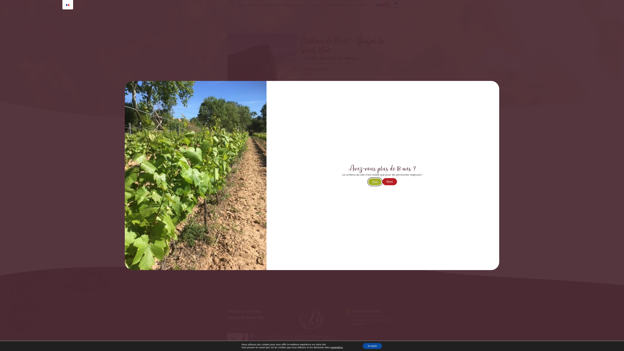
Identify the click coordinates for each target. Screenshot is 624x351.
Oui (375, 182)
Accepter (372, 345)
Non (389, 181)
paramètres (337, 347)
